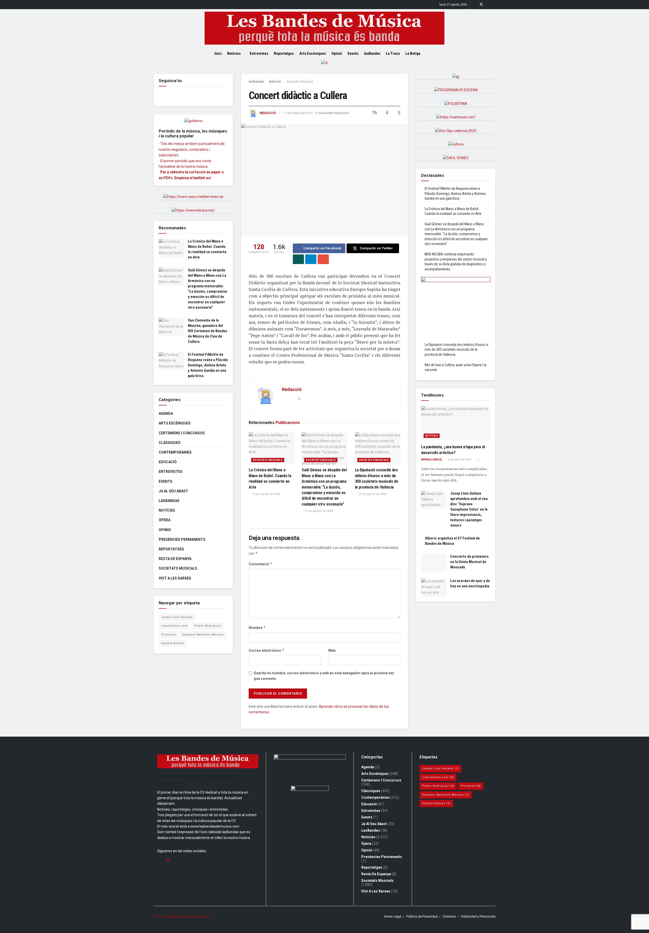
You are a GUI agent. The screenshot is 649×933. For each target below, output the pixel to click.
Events (353, 53)
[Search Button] (433, 53)
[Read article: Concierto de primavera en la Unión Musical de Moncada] (433, 563)
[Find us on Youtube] (494, 4)
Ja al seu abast (173, 491)
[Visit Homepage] (324, 28)
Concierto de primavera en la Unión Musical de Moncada (469, 561)
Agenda (166, 414)
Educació (168, 462)
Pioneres (168, 634)
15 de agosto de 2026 (318, 511)
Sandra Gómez (172, 643)
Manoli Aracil (431, 459)
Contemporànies (175, 452)
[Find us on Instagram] (487, 4)
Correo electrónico (266, 650)
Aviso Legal (392, 916)
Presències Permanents (182, 539)
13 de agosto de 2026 (371, 494)
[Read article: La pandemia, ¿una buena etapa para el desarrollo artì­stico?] (455, 423)
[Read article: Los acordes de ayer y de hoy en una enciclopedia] (433, 587)
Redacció (268, 113)
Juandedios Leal (174, 625)
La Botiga (412, 53)
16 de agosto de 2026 (265, 494)
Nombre (257, 627)
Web (331, 650)
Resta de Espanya (175, 559)
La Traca (393, 53)
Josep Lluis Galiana (176, 617)
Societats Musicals (299, 81)
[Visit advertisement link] (324, 66)
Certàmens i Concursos (182, 433)
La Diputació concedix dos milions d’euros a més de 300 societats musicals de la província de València (456, 350)
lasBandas (372, 53)
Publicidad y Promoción (478, 916)
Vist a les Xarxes (175, 578)
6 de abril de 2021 (459, 459)
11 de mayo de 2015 (297, 113)
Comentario (260, 564)
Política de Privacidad (422, 916)
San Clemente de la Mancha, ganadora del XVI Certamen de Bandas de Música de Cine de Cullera (207, 331)
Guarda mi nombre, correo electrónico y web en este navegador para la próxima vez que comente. (324, 676)
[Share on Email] (323, 259)
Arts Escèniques (312, 53)
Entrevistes (259, 53)
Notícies (234, 53)
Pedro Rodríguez (207, 625)
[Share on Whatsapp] (298, 259)
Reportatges (284, 53)
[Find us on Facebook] (474, 4)
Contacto (449, 916)
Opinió (336, 53)
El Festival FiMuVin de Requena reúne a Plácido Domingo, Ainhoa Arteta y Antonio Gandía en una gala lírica (208, 365)
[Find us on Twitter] (481, 4)
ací (208, 178)
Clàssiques (170, 443)
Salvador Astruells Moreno (203, 634)
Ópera (164, 520)
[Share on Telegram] (310, 259)
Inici (218, 53)
